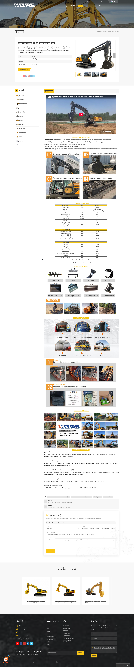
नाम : (48, 526)
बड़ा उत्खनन (99, 31)
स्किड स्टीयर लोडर (23, 104)
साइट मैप (38, 662)
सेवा (47, 634)
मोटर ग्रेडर (21, 124)
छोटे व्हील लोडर (66, 625)
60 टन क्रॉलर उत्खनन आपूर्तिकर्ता (63, 497)
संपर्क (107, 6)
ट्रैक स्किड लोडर (66, 633)
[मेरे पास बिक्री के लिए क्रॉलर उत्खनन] (81, 448)
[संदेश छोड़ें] (128, 665)
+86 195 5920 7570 (26, 626)
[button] (114, 55)
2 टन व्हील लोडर (66, 635)
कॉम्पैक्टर (21, 116)
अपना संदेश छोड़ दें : (50, 538)
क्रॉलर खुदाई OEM (67, 641)
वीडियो (100, 6)
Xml (47, 662)
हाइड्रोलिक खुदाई (66, 628)
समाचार (115, 6)
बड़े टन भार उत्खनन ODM (76, 497)
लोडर (20, 108)
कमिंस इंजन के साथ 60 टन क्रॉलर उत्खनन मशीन (56, 522)
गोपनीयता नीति (43, 662)
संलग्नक (21, 141)
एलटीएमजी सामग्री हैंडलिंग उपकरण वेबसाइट (86, 2)
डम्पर (20, 137)
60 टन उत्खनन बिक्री (52, 497)
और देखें (36, 603)
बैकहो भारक (21, 99)
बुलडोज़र (21, 120)
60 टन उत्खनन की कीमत (108, 497)
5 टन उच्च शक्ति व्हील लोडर (68, 638)
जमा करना (80, 652)
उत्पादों (80, 6)
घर (61, 6)
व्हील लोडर (21, 95)
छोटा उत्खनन (65, 630)
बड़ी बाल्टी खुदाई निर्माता (97, 497)
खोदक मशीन (87, 137)
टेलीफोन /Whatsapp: (51, 532)
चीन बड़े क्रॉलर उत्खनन (87, 497)
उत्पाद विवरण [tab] (49, 91)
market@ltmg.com (25, 629)
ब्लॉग (48, 644)
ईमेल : (84, 526)
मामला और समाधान (90, 6)
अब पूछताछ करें (23, 69)
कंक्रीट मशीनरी (22, 132)
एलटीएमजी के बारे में (70, 6)
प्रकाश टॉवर (22, 128)
